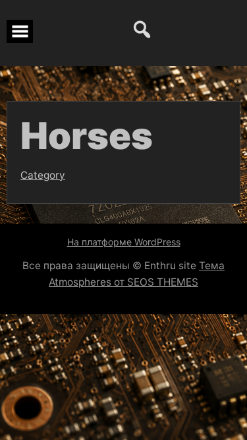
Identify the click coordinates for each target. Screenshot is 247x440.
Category (42, 175)
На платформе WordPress (123, 241)
